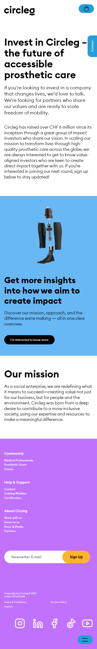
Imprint (8, 606)
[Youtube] (87, 623)
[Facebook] (54, 623)
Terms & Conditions (15, 602)
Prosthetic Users (15, 464)
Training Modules (15, 493)
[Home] (19, 10)
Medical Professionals (18, 460)
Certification (12, 498)
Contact (9, 489)
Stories (9, 469)
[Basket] (86, 8)
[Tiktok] (71, 623)
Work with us (13, 517)
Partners (10, 531)
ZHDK (22, 596)
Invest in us (12, 522)
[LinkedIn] (38, 623)
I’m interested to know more (29, 340)
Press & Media (13, 526)
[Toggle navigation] (85, 640)
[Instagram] (20, 623)
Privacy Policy (59, 602)
